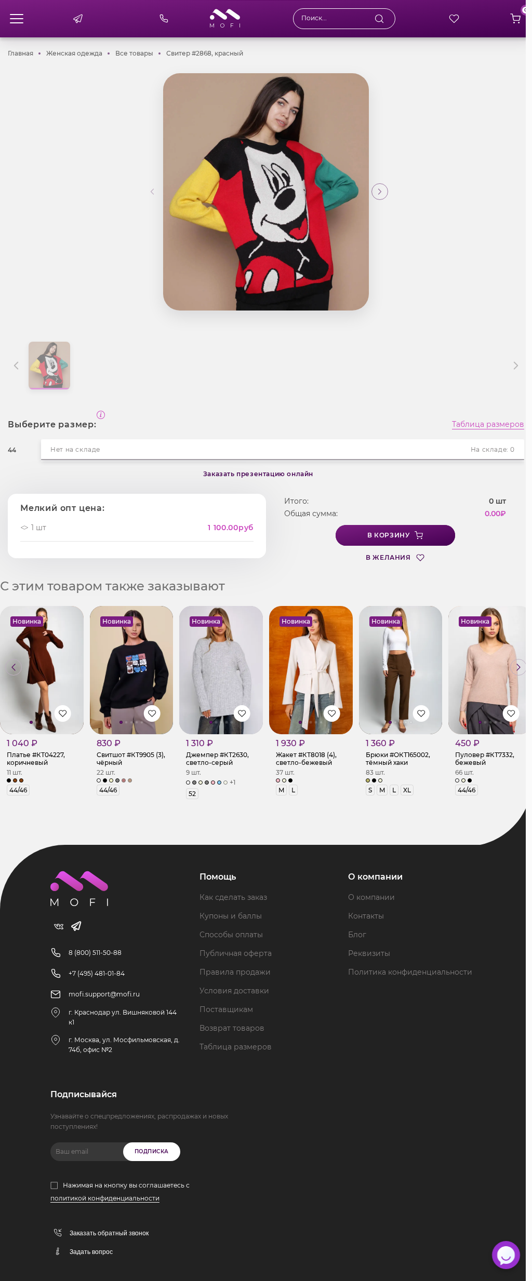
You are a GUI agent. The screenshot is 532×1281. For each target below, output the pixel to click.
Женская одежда (74, 53)
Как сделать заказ (233, 897)
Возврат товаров (232, 1028)
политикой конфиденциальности (104, 1198)
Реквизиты (369, 953)
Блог (357, 934)
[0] (515, 18)
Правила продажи (235, 972)
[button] (379, 191)
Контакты (366, 916)
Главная (20, 53)
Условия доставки (234, 990)
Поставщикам (226, 1009)
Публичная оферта (236, 953)
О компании (371, 897)
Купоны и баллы (231, 916)
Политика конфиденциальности (410, 972)
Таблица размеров (488, 425)
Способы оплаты (231, 934)
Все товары (134, 53)
